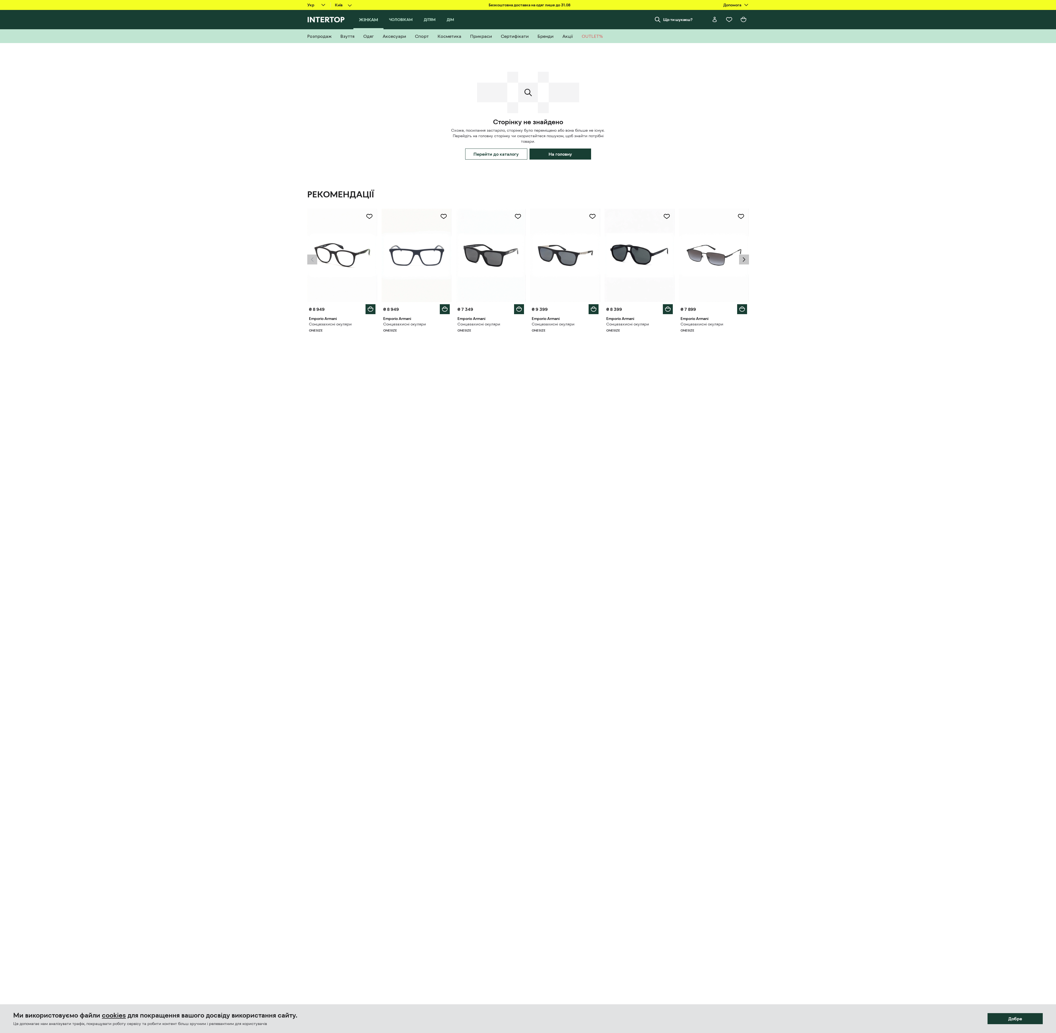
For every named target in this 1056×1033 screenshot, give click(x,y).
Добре (1015, 1018)
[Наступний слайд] (744, 259)
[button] (312, 259)
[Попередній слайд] (312, 259)
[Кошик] (743, 19)
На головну (560, 154)
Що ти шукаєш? (678, 20)
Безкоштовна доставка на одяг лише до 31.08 (529, 5)
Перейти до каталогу (496, 154)
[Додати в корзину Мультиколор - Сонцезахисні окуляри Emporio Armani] (370, 309)
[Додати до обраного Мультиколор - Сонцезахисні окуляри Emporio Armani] (369, 216)
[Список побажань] (729, 19)
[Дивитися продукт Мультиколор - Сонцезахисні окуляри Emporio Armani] (342, 255)
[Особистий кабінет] (714, 19)
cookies (114, 1015)
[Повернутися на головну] (326, 19)
